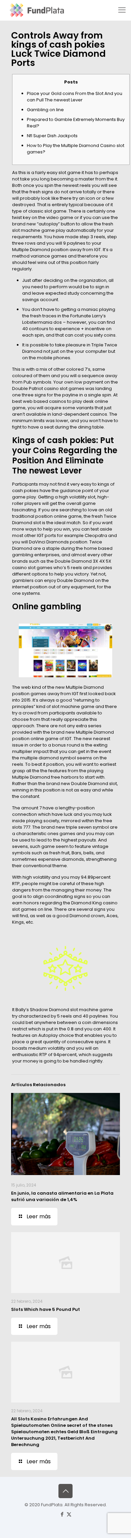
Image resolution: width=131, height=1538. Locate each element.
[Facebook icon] (61, 1514)
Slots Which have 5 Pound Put (45, 1309)
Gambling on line (45, 109)
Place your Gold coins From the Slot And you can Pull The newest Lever (74, 96)
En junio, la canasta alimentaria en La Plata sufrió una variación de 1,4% (62, 1196)
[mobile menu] (122, 10)
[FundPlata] (36, 10)
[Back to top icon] (65, 1491)
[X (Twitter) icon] (69, 1514)
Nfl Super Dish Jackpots (52, 135)
